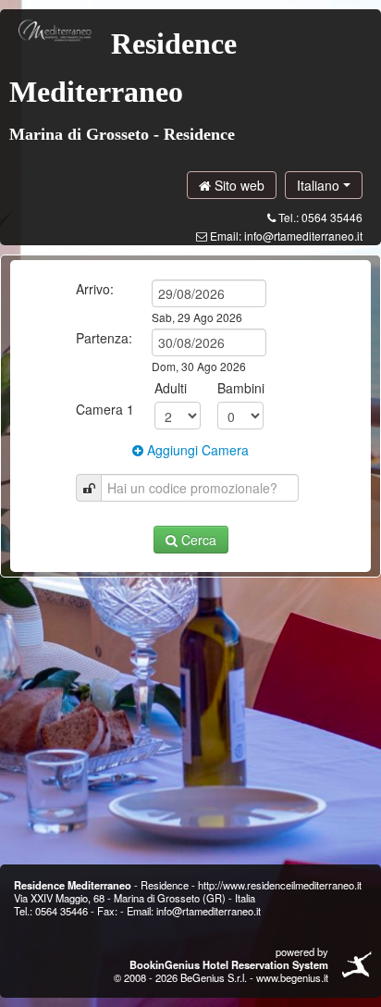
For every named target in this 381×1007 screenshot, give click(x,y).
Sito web (237, 185)
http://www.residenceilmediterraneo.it (280, 884)
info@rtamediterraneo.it (303, 235)
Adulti (170, 388)
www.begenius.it (292, 977)
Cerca (197, 539)
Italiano (320, 185)
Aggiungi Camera (196, 450)
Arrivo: (95, 289)
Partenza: (104, 338)
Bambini (240, 388)
